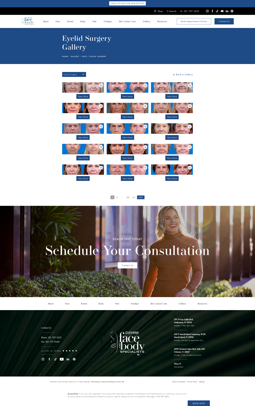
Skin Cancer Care (127, 21)
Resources (162, 21)
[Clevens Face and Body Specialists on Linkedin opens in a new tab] (227, 11)
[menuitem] (207, 11)
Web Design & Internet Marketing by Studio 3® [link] (107, 382)
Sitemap (202, 382)
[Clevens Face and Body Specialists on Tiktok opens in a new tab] (217, 11)
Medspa (108, 21)
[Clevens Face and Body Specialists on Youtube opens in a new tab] (222, 11)
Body (82, 21)
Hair (94, 21)
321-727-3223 (163, 396)
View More (83, 96)
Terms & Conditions (179, 382)
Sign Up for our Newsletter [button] (127, 3)
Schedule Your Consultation (127, 247)
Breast (70, 21)
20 (128, 197)
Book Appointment (194, 21)
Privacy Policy (192, 382)
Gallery (146, 21)
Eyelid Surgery (98, 56)
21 (134, 197)
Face (58, 21)
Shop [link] (160, 11)
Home (65, 56)
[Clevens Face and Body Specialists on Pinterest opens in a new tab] (232, 11)
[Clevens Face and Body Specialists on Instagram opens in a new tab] (207, 11)
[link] (189, 11)
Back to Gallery (184, 74)
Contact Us (224, 21)
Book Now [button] (199, 403)
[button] (171, 11)
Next (140, 197)
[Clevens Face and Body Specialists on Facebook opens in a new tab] (212, 11)
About (46, 21)
